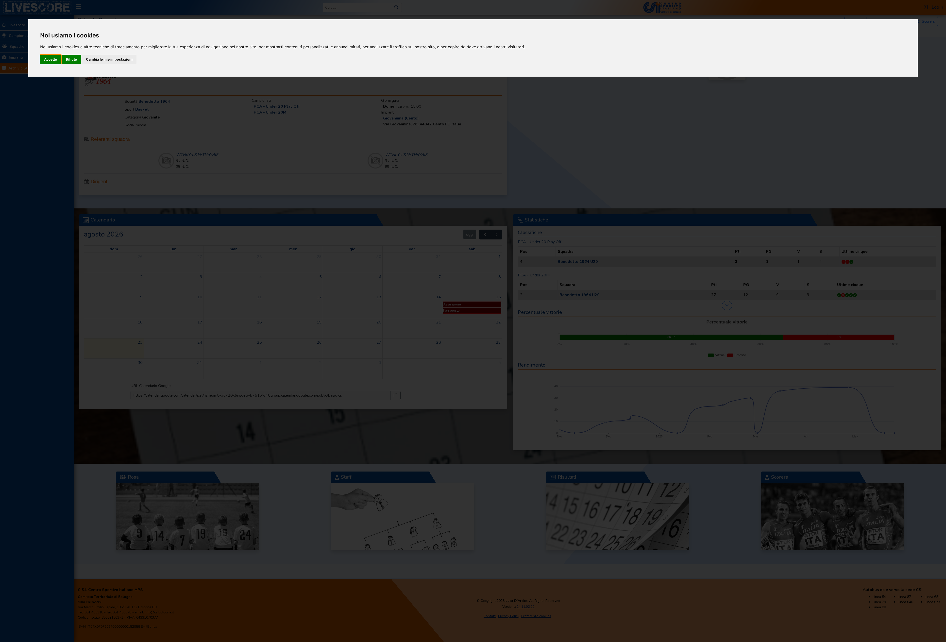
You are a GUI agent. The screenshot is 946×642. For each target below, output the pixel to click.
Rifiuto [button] (71, 59)
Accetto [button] (50, 59)
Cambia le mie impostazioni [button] (109, 59)
